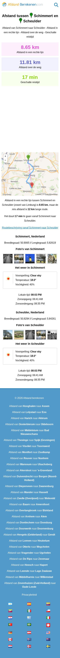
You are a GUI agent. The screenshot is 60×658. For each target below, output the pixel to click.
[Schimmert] (7, 264)
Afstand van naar (29, 406)
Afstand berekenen (33, 398)
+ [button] (5, 156)
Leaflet (38, 194)
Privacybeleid (29, 594)
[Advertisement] (30, 117)
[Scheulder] (7, 340)
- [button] (5, 160)
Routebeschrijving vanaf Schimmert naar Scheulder (30, 227)
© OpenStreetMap (50, 194)
